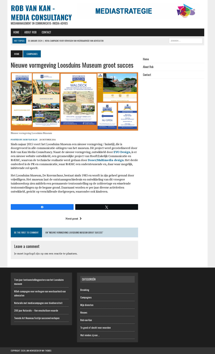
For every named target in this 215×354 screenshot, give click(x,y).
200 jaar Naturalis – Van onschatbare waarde (36, 310)
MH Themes (46, 350)
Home (16, 32)
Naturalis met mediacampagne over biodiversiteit (38, 303)
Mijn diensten (86, 305)
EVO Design (122, 152)
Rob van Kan (30, 139)
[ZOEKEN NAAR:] (186, 40)
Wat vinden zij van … (90, 335)
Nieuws (83, 312)
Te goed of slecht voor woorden (95, 327)
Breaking (84, 290)
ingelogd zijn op (34, 253)
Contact (46, 32)
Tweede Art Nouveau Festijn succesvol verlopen (36, 318)
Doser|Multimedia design (106, 160)
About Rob (30, 32)
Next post (72, 218)
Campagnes (86, 297)
